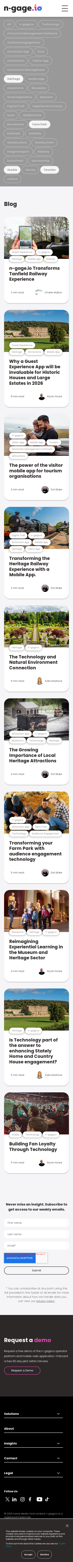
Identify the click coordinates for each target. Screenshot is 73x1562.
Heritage (13, 79)
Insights (10, 1443)
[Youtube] (41, 1501)
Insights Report (18, 152)
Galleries (35, 133)
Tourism (50, 170)
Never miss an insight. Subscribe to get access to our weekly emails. (36, 1207)
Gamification (17, 142)
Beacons (46, 97)
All (9, 24)
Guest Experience (19, 97)
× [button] (66, 1526)
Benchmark (15, 124)
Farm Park (39, 124)
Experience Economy (47, 106)
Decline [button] (44, 1554)
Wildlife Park (32, 115)
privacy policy (45, 1301)
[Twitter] (8, 1501)
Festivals (13, 133)
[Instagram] (24, 1501)
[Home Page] (23, 8)
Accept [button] (28, 1554)
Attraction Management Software (32, 33)
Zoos (40, 52)
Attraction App (18, 52)
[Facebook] (33, 1501)
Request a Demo (22, 1370)
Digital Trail (15, 106)
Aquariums (15, 88)
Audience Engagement (23, 42)
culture (12, 179)
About (9, 1428)
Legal (8, 1473)
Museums (39, 88)
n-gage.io (26, 24)
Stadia (12, 170)
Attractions (15, 61)
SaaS (11, 115)
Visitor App (41, 61)
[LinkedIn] (16, 1501)
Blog (10, 204)
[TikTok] (49, 1501)
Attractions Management (26, 70)
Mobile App (36, 79)
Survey (30, 170)
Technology (50, 24)
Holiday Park (44, 142)
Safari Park (15, 161)
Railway (43, 152)
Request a (27, 1340)
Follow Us (10, 1491)
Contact (10, 1458)
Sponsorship (41, 161)
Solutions (11, 1414)
